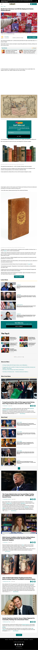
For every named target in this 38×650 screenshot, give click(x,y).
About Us (6, 639)
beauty (5, 250)
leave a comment (32, 37)
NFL (23, 544)
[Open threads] (20, 644)
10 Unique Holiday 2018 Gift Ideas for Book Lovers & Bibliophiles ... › (15, 365)
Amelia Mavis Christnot (7, 499)
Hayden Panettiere (25, 624)
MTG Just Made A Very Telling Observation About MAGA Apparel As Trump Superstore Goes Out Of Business (25, 453)
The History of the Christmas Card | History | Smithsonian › (13, 369)
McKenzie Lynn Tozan (6, 581)
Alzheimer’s (23, 503)
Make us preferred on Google (18, 37)
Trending (18, 460)
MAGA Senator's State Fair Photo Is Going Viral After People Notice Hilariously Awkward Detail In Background (13, 339)
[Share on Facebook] (31, 406)
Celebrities (19, 294)
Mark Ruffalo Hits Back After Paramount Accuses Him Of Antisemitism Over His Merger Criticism (16, 1)
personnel (26, 506)
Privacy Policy (11, 639)
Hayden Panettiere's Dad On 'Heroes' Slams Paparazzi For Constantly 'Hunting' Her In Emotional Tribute (18, 618)
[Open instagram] (22, 644)
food (31, 584)
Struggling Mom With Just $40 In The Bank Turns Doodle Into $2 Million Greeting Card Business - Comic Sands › (19, 368)
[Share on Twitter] (33, 406)
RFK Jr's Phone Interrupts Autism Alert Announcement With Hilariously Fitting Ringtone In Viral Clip (26, 306)
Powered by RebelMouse (19, 648)
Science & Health (20, 304)
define (3, 508)
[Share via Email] (35, 406)
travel (29, 264)
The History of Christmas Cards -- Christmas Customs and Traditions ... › (16, 371)
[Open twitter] (18, 644)
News (4, 6)
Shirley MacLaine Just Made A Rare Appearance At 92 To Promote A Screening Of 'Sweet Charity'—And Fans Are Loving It (26, 296)
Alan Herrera (5, 405)
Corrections (21, 639)
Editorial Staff (26, 639)
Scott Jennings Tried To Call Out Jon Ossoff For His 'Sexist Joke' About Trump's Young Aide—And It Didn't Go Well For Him (26, 434)
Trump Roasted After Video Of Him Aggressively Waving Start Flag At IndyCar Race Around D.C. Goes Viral (18, 402)
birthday (3, 627)
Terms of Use (16, 639)
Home (2, 6)
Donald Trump (9, 408)
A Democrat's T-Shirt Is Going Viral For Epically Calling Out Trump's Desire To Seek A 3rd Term (13, 345)
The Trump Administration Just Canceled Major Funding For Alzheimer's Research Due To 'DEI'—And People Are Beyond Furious (18, 495)
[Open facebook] (15, 644)
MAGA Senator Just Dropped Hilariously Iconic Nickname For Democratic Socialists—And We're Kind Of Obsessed (26, 462)
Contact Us (31, 639)
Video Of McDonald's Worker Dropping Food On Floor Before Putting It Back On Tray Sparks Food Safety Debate (18, 578)
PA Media (7, 36)
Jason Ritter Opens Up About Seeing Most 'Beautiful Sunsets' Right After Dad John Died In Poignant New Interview (26, 287)
